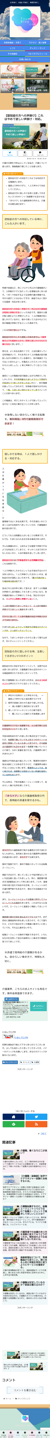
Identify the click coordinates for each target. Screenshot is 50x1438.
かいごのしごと (11, 1062)
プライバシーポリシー (25, 1426)
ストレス (25, 1062)
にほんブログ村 (21, 1038)
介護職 (36, 1062)
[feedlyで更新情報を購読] (13, 1124)
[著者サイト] (13, 1117)
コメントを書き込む (25, 1390)
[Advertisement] (25, 1088)
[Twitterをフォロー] (36, 1117)
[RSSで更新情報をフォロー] (36, 1124)
